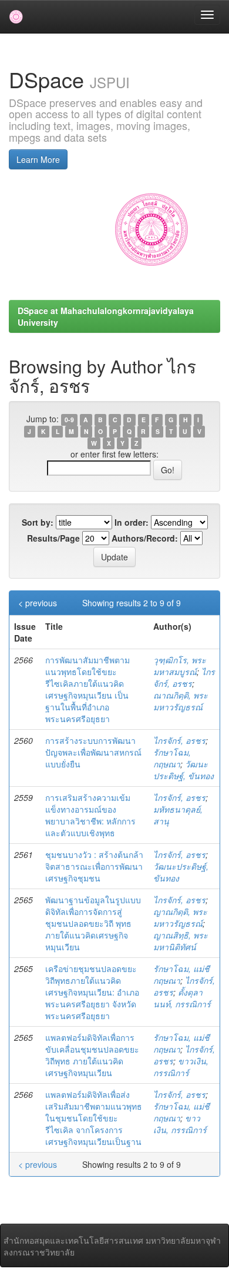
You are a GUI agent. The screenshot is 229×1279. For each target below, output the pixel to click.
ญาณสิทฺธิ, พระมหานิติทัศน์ (180, 941)
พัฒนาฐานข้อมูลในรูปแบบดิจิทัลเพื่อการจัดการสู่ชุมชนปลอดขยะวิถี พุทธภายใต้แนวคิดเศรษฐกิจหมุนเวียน (93, 923)
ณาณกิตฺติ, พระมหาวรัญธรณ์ (180, 701)
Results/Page (53, 538)
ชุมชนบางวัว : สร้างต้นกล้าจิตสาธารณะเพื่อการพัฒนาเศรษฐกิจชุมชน (94, 866)
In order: (131, 522)
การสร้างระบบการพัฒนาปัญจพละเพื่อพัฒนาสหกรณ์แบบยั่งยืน (93, 752)
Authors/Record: (145, 538)
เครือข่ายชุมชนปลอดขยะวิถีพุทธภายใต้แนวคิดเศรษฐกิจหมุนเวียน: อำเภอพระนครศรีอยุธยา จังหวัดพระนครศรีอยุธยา (92, 992)
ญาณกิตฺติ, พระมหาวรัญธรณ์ (180, 917)
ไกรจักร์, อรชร (184, 677)
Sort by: (37, 522)
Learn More (38, 159)
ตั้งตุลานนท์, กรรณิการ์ (182, 998)
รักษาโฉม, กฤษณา (172, 758)
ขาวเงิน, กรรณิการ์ (180, 1066)
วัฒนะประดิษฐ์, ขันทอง (183, 770)
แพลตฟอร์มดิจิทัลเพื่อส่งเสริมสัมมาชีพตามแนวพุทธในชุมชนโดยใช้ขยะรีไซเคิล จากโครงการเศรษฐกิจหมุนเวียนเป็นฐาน (93, 1117)
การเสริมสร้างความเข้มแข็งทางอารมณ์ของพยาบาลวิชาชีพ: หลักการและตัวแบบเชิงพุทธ (90, 815)
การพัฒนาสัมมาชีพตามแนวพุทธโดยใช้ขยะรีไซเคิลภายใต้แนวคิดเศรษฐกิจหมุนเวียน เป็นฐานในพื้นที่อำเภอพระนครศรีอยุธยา (87, 689)
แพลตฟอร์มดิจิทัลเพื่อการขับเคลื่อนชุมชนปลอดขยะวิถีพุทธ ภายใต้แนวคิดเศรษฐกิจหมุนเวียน (92, 1054)
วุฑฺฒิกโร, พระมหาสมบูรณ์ (179, 665)
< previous (37, 603)
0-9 (69, 419)
